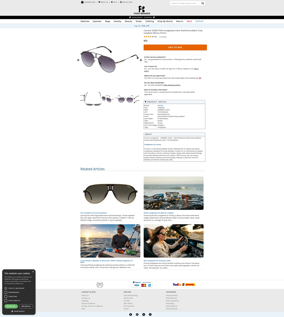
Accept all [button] (11, 306)
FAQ (83, 309)
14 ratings (163, 37)
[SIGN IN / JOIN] (121, 2)
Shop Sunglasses (172, 301)
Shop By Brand (165, 21)
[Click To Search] (203, 3)
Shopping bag (90, 2)
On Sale (127, 301)
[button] (18, 311)
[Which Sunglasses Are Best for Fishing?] (174, 193)
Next (141, 60)
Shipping (85, 301)
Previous (78, 60)
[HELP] (112, 2)
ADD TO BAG (175, 47)
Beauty (128, 21)
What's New (128, 298)
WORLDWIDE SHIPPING (142, 17)
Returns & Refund (88, 303)
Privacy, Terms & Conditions (92, 306)
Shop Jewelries (171, 306)
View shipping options (171, 85)
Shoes (139, 21)
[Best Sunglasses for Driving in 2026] (174, 241)
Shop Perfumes (172, 309)
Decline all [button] (26, 306)
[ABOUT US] (99, 2)
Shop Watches (171, 298)
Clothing (149, 21)
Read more (19, 283)
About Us (104, 2)
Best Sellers (128, 303)
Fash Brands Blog (130, 295)
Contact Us (86, 298)
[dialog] (19, 292)
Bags (107, 21)
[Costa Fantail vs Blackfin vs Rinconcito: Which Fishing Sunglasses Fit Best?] (110, 241)
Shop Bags (170, 303)
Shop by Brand (171, 295)
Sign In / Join (127, 2)
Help (115, 2)
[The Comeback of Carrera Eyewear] (110, 193)
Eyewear (97, 21)
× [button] (33, 272)
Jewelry (117, 21)
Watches (85, 21)
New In (179, 21)
